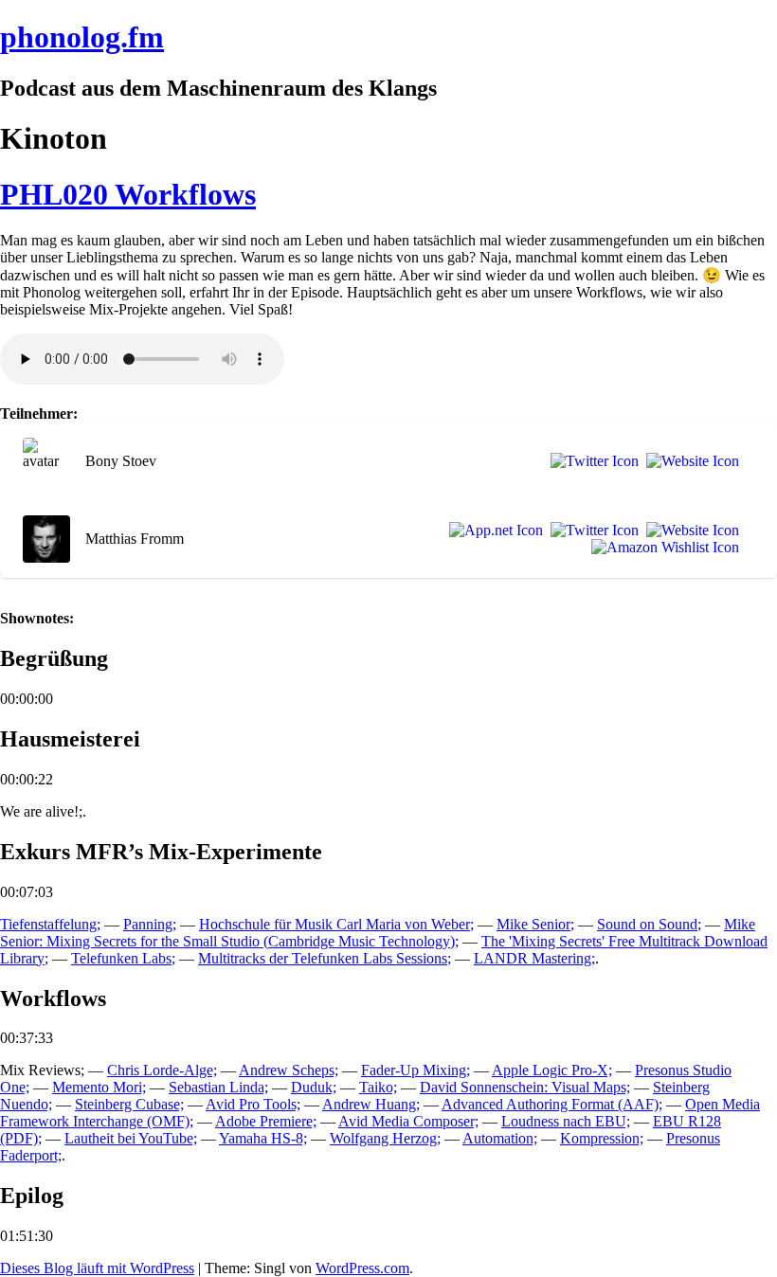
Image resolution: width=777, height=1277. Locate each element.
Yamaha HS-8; (263, 1138)
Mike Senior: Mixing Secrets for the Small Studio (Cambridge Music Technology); (377, 932)
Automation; (499, 1138)
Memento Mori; (99, 1087)
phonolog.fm (82, 37)
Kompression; (601, 1138)
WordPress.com (362, 1268)
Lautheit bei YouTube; (130, 1138)
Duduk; (313, 1087)
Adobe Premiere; (265, 1121)
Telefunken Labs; (123, 958)
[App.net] (492, 530)
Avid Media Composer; (408, 1121)
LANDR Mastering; (534, 958)
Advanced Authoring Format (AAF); (552, 1104)
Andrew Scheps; (288, 1070)
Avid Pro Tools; (253, 1104)
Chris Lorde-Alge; (162, 1070)
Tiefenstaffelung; (50, 924)
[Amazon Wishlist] (661, 547)
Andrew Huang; (371, 1104)
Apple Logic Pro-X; (552, 1070)
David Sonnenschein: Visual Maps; (525, 1087)
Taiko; (378, 1087)
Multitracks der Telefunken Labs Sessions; (324, 958)
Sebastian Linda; (218, 1087)
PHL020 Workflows (128, 194)
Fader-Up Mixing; (415, 1070)
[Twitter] (591, 461)
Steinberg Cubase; (129, 1104)
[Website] (689, 461)
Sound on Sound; (649, 924)
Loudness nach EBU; (565, 1121)
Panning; (149, 924)
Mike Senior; (535, 924)
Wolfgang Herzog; (385, 1138)
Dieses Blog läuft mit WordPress (97, 1268)
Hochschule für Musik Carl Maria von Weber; (336, 924)
